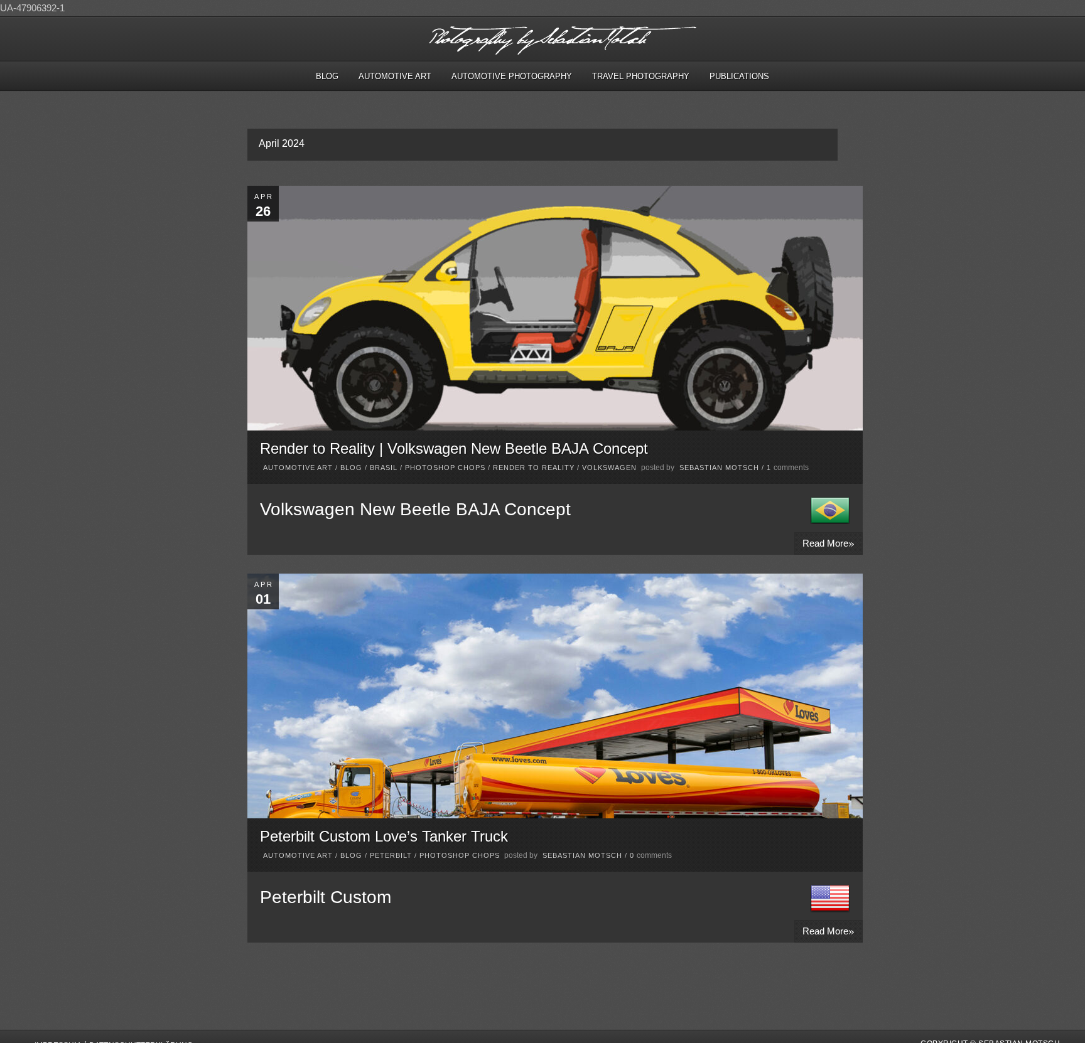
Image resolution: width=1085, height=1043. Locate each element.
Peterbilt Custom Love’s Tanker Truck (384, 836)
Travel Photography (640, 76)
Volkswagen (609, 467)
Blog (327, 76)
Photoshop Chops (445, 467)
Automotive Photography (511, 76)
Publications (739, 76)
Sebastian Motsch (719, 467)
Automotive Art (395, 76)
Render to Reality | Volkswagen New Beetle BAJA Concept (454, 448)
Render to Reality (534, 467)
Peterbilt (391, 855)
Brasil (383, 467)
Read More (828, 542)
